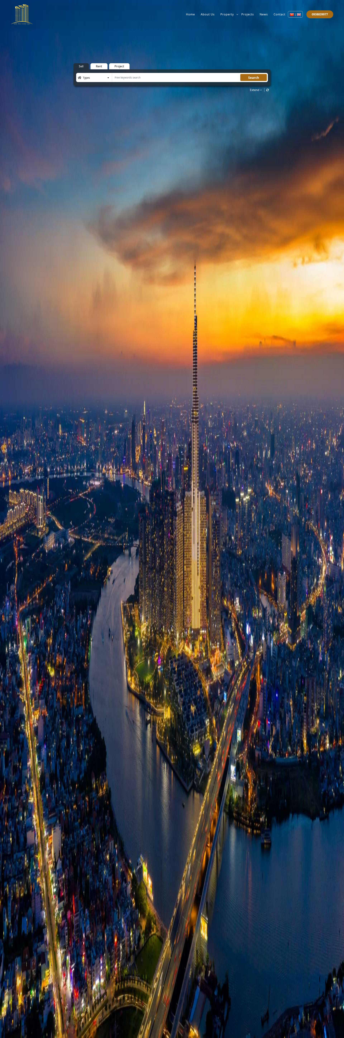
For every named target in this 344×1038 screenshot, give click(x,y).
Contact (279, 14)
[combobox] (95, 77)
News (264, 14)
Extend (255, 90)
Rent (99, 66)
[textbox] (96, 77)
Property (227, 14)
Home (190, 14)
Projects (247, 14)
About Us (208, 14)
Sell (81, 66)
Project (119, 66)
